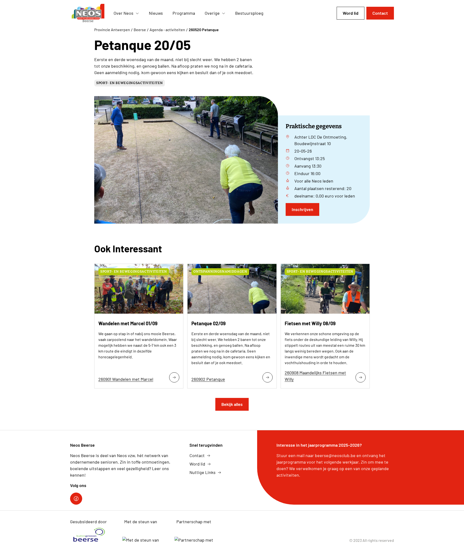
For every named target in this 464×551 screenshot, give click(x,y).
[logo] (88, 13)
